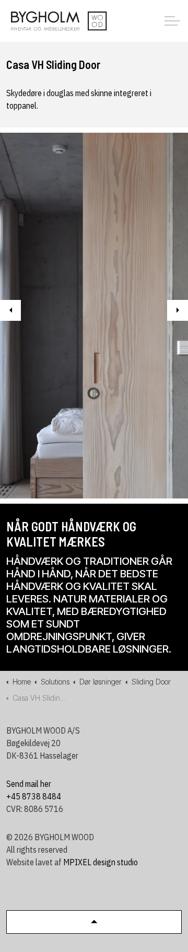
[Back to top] (94, 922)
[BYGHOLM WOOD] (58, 21)
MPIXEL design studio (100, 862)
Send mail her (28, 784)
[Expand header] (172, 21)
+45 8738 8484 (33, 796)
